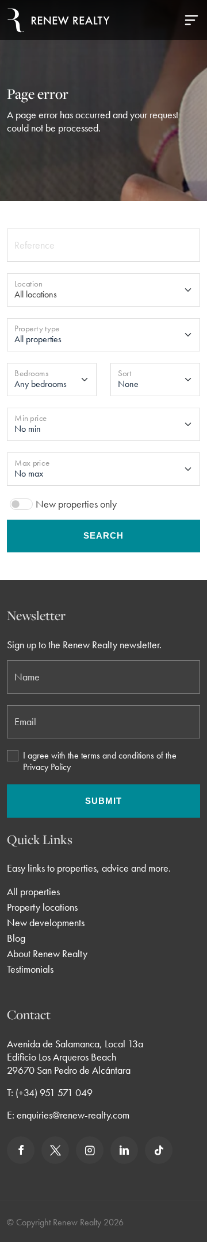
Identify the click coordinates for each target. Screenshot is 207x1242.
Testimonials (30, 969)
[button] (191, 20)
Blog (16, 938)
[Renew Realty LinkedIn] (124, 1150)
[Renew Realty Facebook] (20, 1150)
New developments (46, 922)
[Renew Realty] (58, 20)
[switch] (21, 504)
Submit (103, 801)
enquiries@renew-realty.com (73, 1114)
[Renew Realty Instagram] (89, 1150)
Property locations (42, 907)
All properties (33, 891)
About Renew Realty (47, 953)
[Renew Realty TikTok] (158, 1150)
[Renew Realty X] (55, 1150)
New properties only (76, 503)
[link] (21, 1150)
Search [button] (103, 535)
